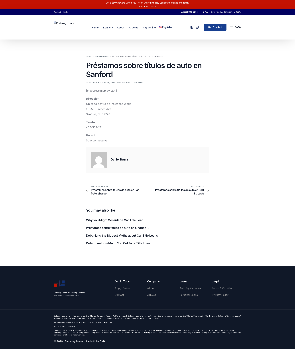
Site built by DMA (95, 341)
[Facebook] (191, 26)
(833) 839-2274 (190, 12)
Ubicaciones (123, 82)
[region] (40, 325)
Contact (57, 12)
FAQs (65, 12)
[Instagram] (197, 26)
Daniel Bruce (92, 82)
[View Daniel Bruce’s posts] (99, 160)
